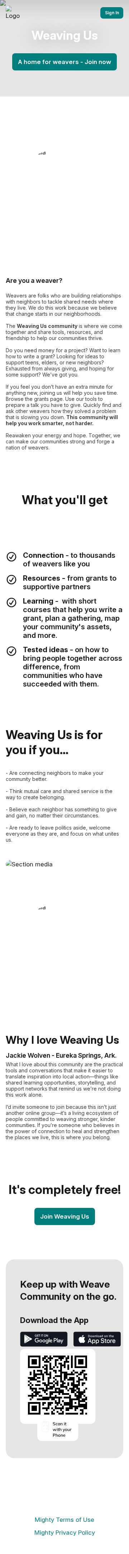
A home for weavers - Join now (64, 61)
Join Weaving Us (64, 1216)
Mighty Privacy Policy (64, 1532)
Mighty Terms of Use (64, 1519)
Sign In (112, 12)
